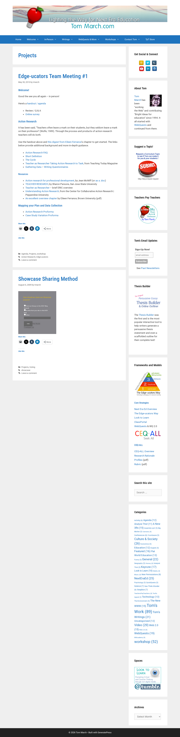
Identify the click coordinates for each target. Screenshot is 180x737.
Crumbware (153, 535)
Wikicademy (139, 637)
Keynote (149, 567)
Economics (145, 544)
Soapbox (142, 589)
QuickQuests (152, 583)
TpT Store (150, 39)
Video (141, 625)
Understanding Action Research (42, 191)
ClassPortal (140, 422)
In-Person (48, 39)
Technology (150, 596)
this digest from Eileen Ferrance (64, 142)
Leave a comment (29, 260)
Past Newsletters (150, 268)
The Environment (142, 601)
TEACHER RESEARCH (36, 184)
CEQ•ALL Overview (144, 451)
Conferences (140, 535)
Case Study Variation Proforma (41, 215)
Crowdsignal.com (29, 327)
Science (139, 586)
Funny (138, 560)
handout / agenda (36, 103)
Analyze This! (143, 524)
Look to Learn (141, 417)
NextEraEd (144, 578)
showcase (25, 370)
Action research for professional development (49, 180)
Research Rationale (144, 455)
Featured (142, 551)
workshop (41, 254)
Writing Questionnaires (56, 167)
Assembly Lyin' (151, 528)
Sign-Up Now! (142, 249)
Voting (32, 367)
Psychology (140, 583)
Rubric (137, 464)
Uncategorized (144, 621)
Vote (28, 323)
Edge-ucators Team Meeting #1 (53, 76)
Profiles (138, 459)
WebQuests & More (87, 39)
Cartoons (147, 532)
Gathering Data (33, 167)
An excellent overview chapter (41, 198)
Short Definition (33, 156)
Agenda (24, 254)
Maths (156, 571)
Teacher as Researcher (37, 187)
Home (18, 39)
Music (137, 575)
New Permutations (151, 574)
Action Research (28, 257)
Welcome (31, 39)
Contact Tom (131, 39)
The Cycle (30, 159)
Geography (139, 563)
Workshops (110, 39)
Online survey (32, 114)
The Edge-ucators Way (146, 413)
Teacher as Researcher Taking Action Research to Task (54, 163)
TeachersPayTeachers (143, 593)
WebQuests (140, 125)
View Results (36, 323)
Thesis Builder (146, 314)
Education (142, 547)
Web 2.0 (143, 630)
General (150, 559)
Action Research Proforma (39, 211)
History (149, 563)
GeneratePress (105, 732)
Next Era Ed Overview (145, 409)
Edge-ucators (42, 257)
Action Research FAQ (36, 152)
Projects (32, 254)
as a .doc (100, 180)
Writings (66, 39)
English (155, 548)
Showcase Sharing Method (48, 279)
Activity (138, 520)
